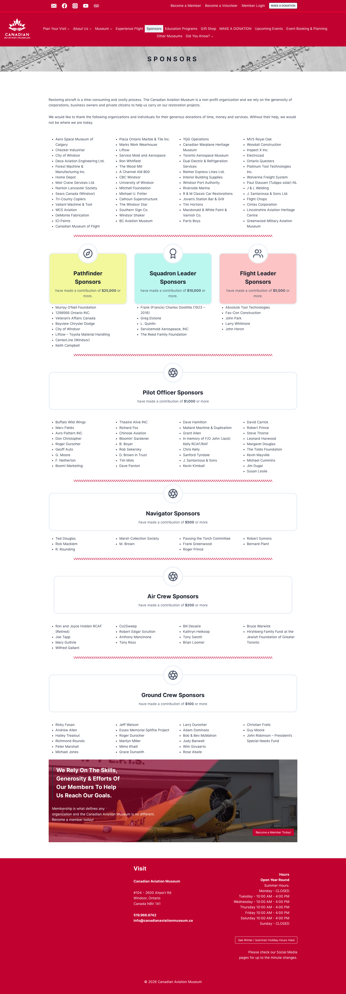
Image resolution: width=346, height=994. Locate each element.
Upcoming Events (269, 29)
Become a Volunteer (221, 6)
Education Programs (181, 29)
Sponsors (154, 29)
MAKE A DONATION (283, 5)
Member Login (253, 6)
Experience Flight (129, 29)
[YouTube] (85, 6)
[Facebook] (64, 6)
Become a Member (186, 6)
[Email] (54, 6)
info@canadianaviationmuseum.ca (163, 921)
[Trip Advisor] (96, 6)
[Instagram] (75, 6)
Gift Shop (208, 29)
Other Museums (169, 36)
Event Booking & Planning (306, 29)
